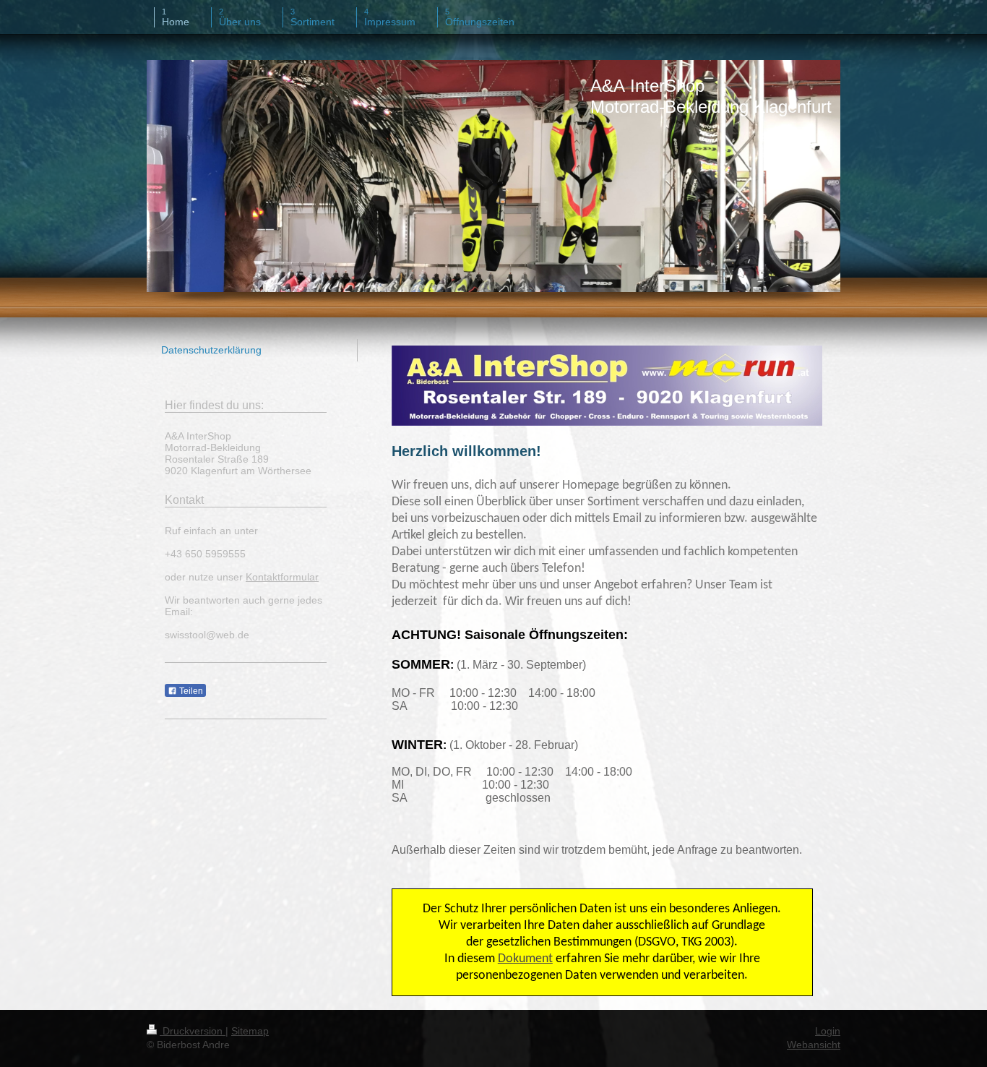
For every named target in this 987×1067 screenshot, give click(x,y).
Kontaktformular (282, 577)
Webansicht (813, 1044)
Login (827, 1031)
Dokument (525, 959)
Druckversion (192, 1031)
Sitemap (250, 1031)
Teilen (190, 691)
